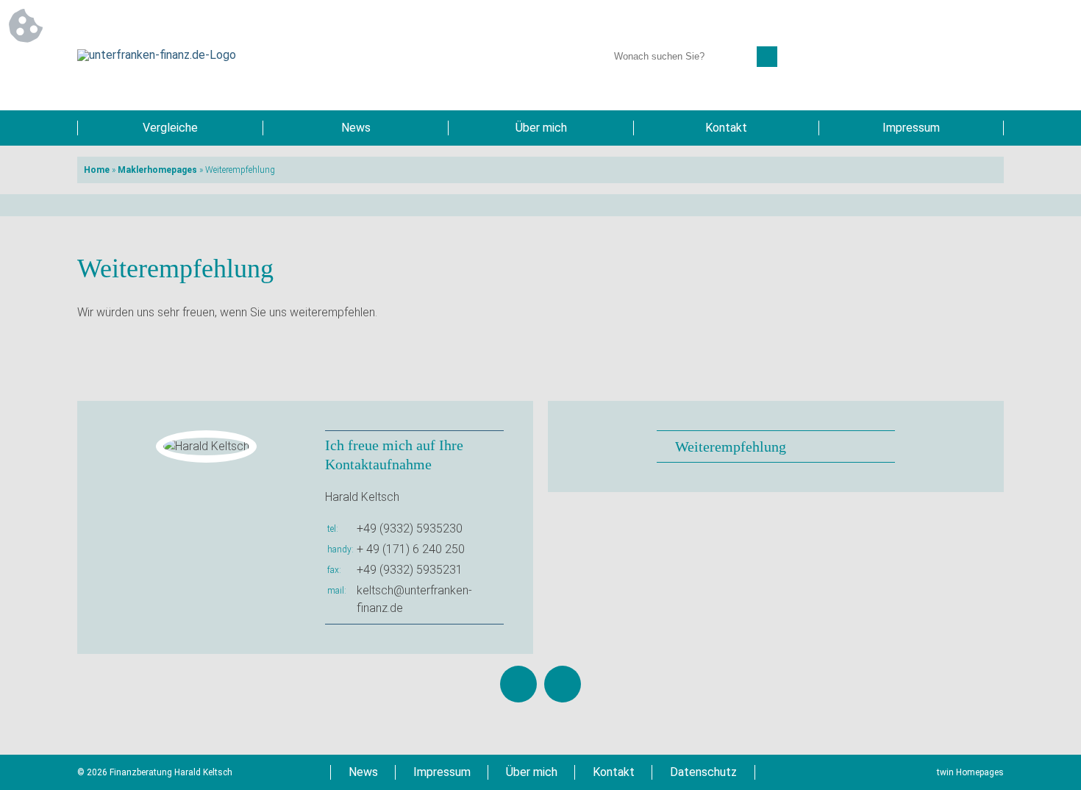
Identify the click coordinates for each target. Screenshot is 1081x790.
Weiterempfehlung (730, 446)
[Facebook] (518, 684)
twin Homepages (970, 772)
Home (97, 170)
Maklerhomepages (157, 170)
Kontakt (726, 128)
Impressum (911, 128)
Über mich (541, 128)
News (356, 128)
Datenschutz (703, 772)
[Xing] (562, 684)
